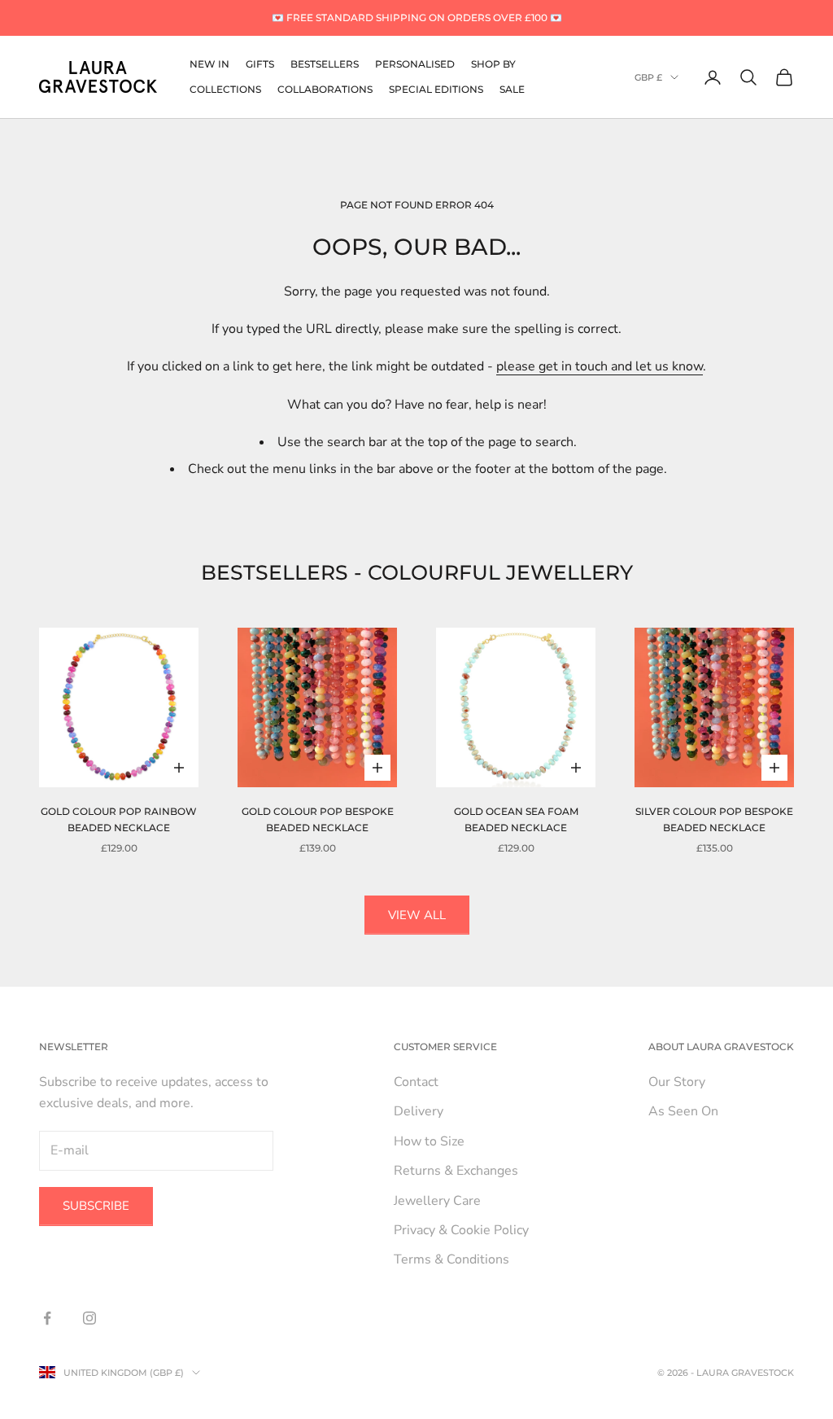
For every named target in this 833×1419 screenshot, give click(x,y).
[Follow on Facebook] (47, 1318)
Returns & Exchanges (456, 1171)
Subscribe (96, 1206)
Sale (512, 89)
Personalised (415, 64)
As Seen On (683, 1111)
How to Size (429, 1141)
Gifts (260, 64)
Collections (225, 89)
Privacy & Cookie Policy (461, 1230)
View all (417, 915)
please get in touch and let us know (599, 366)
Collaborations (325, 89)
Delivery (418, 1111)
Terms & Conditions (451, 1259)
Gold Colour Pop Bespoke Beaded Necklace (318, 819)
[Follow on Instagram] (89, 1318)
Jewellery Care (437, 1201)
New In (209, 64)
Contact (416, 1082)
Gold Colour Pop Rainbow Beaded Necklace (119, 819)
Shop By (493, 64)
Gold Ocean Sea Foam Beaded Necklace (516, 819)
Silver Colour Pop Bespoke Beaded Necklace (714, 819)
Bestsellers (324, 64)
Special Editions (436, 89)
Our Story (676, 1082)
